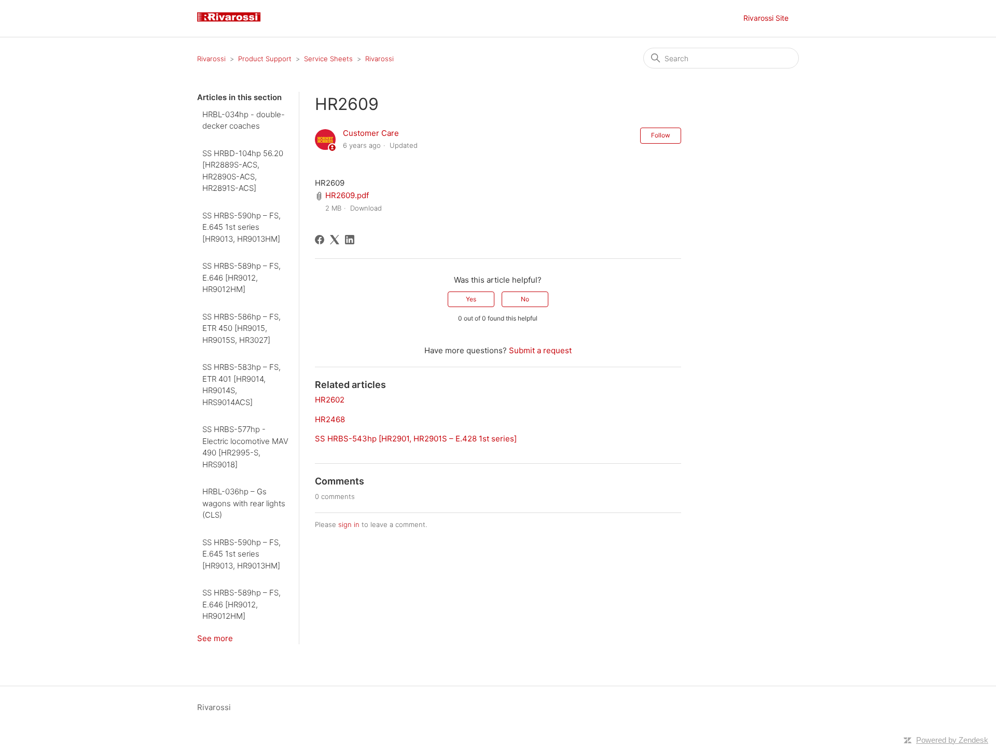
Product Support (265, 58)
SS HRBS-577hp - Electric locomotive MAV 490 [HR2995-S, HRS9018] (245, 446)
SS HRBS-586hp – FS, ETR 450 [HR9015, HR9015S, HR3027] (241, 328)
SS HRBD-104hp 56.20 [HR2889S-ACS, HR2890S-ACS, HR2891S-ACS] (242, 170)
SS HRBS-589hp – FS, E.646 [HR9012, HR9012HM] (241, 277)
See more (215, 638)
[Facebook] (319, 239)
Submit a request (540, 350)
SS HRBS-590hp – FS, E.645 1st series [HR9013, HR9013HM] (241, 227)
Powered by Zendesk (952, 740)
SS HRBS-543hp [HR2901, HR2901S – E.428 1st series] (416, 438)
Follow (660, 135)
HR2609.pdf (347, 195)
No (525, 299)
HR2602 (329, 400)
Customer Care (371, 133)
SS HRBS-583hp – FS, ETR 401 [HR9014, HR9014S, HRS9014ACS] (241, 384)
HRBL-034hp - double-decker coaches (243, 120)
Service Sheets (328, 58)
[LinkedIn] (349, 239)
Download (366, 208)
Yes (471, 299)
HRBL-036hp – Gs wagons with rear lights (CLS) (243, 503)
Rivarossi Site (766, 17)
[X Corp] (334, 239)
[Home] (233, 24)
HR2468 (330, 419)
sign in (348, 524)
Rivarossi (211, 58)
